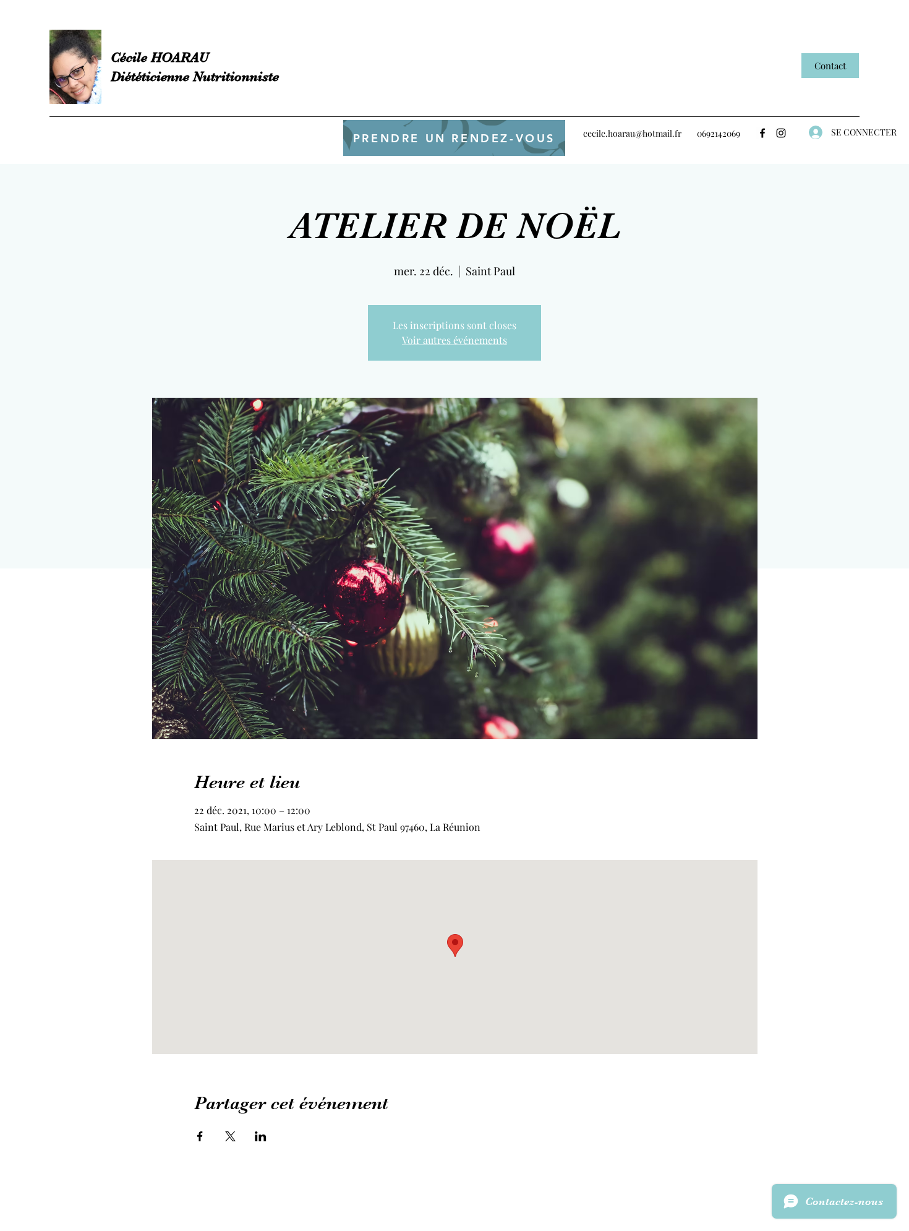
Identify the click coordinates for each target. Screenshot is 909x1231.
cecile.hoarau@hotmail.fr (632, 133)
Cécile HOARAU (159, 57)
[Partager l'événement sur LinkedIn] (261, 1136)
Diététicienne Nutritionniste (195, 76)
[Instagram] (781, 133)
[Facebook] (762, 133)
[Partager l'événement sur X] (230, 1136)
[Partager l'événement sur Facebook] (200, 1136)
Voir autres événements (454, 339)
